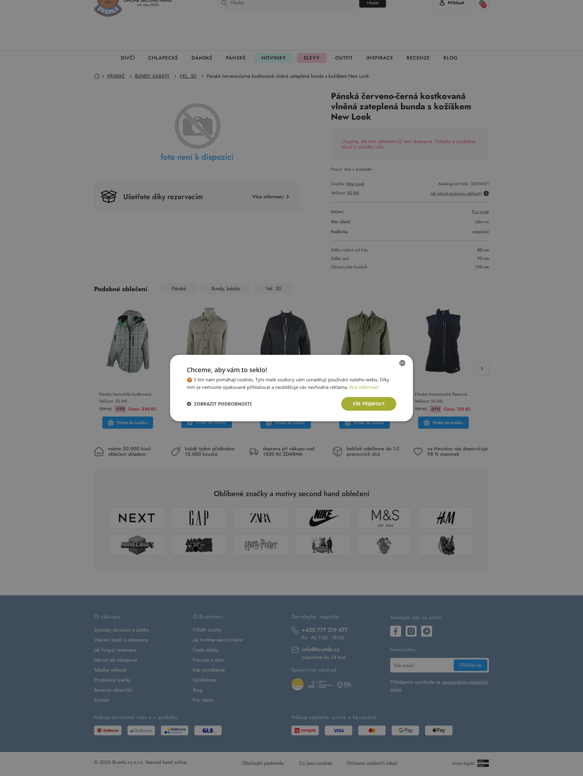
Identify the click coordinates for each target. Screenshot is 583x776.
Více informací (364, 387)
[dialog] (291, 388)
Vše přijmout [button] (369, 404)
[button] (219, 404)
